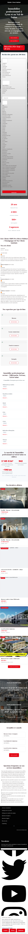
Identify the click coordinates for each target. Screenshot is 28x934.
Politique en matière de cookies (9, 813)
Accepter (5, 930)
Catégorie (6, 82)
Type (5, 60)
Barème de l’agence (6, 815)
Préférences (20, 930)
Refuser (13, 930)
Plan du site (4, 821)
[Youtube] (14, 893)
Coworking (4, 823)
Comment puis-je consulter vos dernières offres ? (13, 802)
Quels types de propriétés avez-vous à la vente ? (13, 799)
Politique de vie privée (7, 810)
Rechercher (14, 192)
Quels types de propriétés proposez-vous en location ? (14, 779)
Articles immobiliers (6, 808)
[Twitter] (14, 869)
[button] (14, 780)
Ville (5, 102)
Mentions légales (5, 818)
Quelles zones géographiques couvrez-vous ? (12, 800)
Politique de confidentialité (7, 928)
